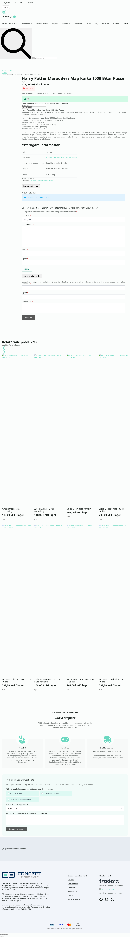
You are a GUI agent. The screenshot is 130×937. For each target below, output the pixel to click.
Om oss (88, 24)
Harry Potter (51, 157)
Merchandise (25, 24)
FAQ (21, 3)
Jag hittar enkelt (16, 793)
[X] (112, 899)
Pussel (4, 73)
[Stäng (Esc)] (7, 934)
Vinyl (54, 24)
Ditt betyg (26, 215)
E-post (25, 259)
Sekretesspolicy (74, 899)
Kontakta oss (73, 884)
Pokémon (65, 24)
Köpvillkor (105, 24)
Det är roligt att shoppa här (20, 800)
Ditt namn (26, 284)
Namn (25, 249)
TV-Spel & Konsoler (8, 24)
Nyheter (7, 3)
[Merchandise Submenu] (32, 23)
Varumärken (78, 24)
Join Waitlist (27, 108)
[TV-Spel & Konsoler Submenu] (17, 23)
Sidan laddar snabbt (51, 793)
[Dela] (5, 934)
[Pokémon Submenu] (70, 23)
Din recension (28, 224)
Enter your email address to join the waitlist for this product (45, 103)
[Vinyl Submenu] (58, 23)
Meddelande (27, 301)
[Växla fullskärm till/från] (3, 934)
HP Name (4, 776)
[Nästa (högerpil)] (3, 936)
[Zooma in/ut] (1, 934)
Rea (15, 3)
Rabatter (30, 3)
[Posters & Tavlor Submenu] (48, 23)
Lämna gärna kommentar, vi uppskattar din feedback (26, 813)
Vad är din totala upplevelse (17, 804)
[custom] (3, 849)
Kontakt (125, 24)
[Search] (16, 43)
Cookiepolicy (72, 895)
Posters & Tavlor (41, 24)
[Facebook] (101, 899)
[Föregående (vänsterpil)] (1, 936)
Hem (58, 157)
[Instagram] (106, 899)
